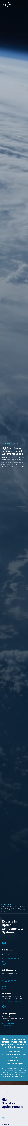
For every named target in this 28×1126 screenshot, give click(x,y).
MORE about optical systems (12, 958)
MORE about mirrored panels (12, 1001)
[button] (25, 4)
